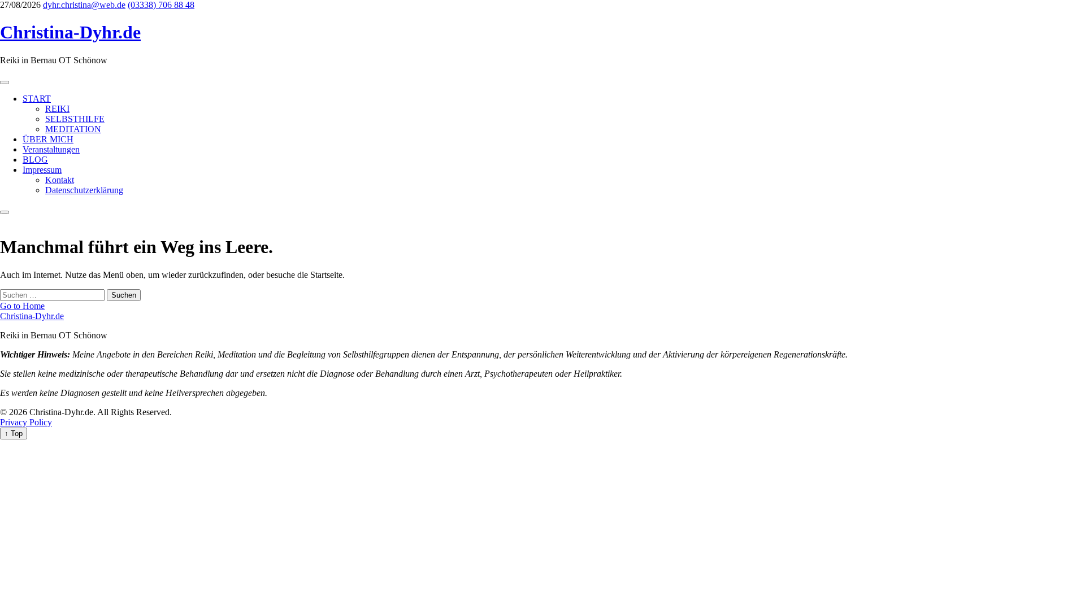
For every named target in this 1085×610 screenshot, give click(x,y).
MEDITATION (73, 129)
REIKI (57, 109)
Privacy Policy (26, 422)
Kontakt (59, 180)
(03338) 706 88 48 (161, 5)
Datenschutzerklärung (84, 190)
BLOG (35, 159)
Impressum (42, 170)
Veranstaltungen (51, 149)
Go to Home (22, 306)
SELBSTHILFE (75, 119)
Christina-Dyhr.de (70, 32)
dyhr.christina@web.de (84, 5)
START (37, 98)
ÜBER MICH (48, 139)
